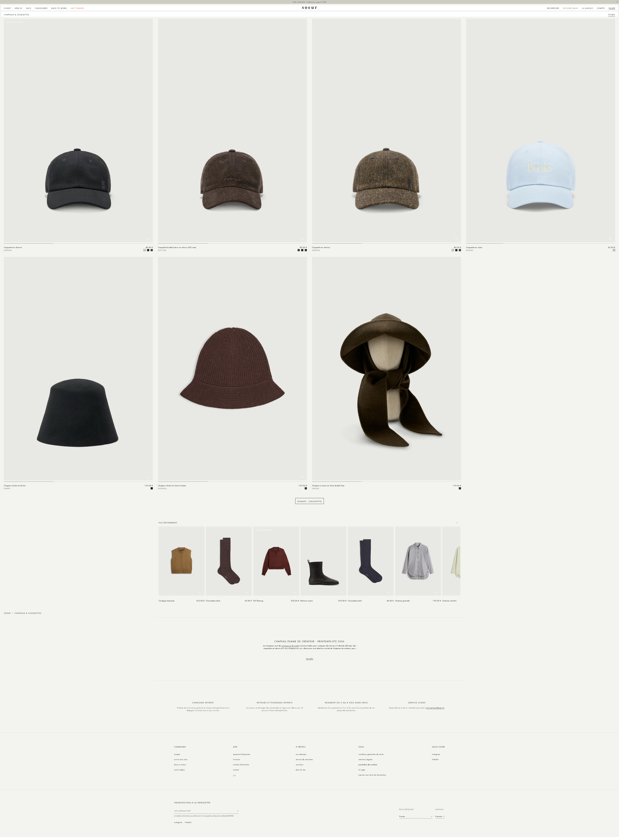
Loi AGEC (362, 769)
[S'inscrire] (238, 811)
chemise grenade (402, 600)
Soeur (7, 613)
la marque (587, 8)
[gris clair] (144, 250)
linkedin (435, 759)
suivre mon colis (180, 759)
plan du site (300, 769)
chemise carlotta (449, 600)
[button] (8, 7)
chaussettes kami (355, 600)
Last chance (77, 8)
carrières (299, 764)
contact (236, 769)
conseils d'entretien (241, 764)
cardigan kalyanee (167, 600)
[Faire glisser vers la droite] (456, 522)
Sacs (28, 8)
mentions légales (365, 759)
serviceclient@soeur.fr (435, 708)
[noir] (148, 250)
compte (177, 754)
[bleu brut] (302, 250)
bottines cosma (306, 600)
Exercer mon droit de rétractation (372, 775)
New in (18, 8)
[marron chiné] (306, 488)
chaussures (41, 8)
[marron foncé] (306, 250)
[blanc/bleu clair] (614, 250)
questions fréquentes (241, 754)
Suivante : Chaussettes (309, 501)
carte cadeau (179, 769)
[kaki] (299, 250)
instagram (436, 754)
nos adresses (301, 754)
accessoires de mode (290, 645)
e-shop (7, 8)
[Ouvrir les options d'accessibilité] (234, 775)
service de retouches (304, 759)
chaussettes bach (213, 600)
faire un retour (180, 764)
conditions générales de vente (371, 754)
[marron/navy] (152, 250)
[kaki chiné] (460, 488)
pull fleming (258, 600)
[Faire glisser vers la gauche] (449, 522)
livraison (236, 759)
